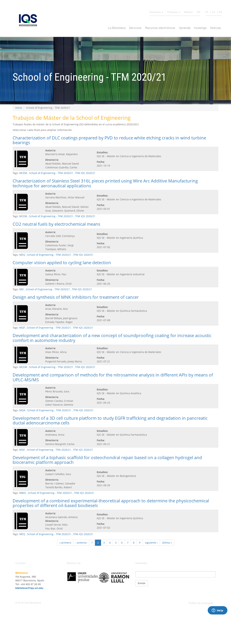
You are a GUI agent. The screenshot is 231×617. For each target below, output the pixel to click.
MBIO (22, 493)
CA (213, 12)
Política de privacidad (201, 603)
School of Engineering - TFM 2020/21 (51, 173)
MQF (22, 327)
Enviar (141, 583)
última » (167, 542)
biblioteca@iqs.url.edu (29, 588)
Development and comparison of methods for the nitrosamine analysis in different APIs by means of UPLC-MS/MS (113, 377)
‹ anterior (81, 542)
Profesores (172, 12)
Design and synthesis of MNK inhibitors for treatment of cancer (76, 297)
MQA (22, 410)
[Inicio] (29, 20)
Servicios (135, 28)
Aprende (184, 28)
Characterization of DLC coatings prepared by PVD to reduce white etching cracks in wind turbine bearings (109, 140)
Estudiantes (156, 12)
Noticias (215, 28)
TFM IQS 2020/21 (85, 173)
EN (220, 12)
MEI (21, 289)
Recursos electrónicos (160, 28)
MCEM (23, 173)
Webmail (188, 12)
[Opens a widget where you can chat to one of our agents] (217, 610)
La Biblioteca (116, 28)
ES (207, 12)
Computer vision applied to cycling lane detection (62, 262)
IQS (198, 12)
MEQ (22, 254)
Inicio (18, 107)
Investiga (200, 28)
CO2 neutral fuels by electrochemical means (56, 224)
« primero (65, 542)
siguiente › (151, 542)
